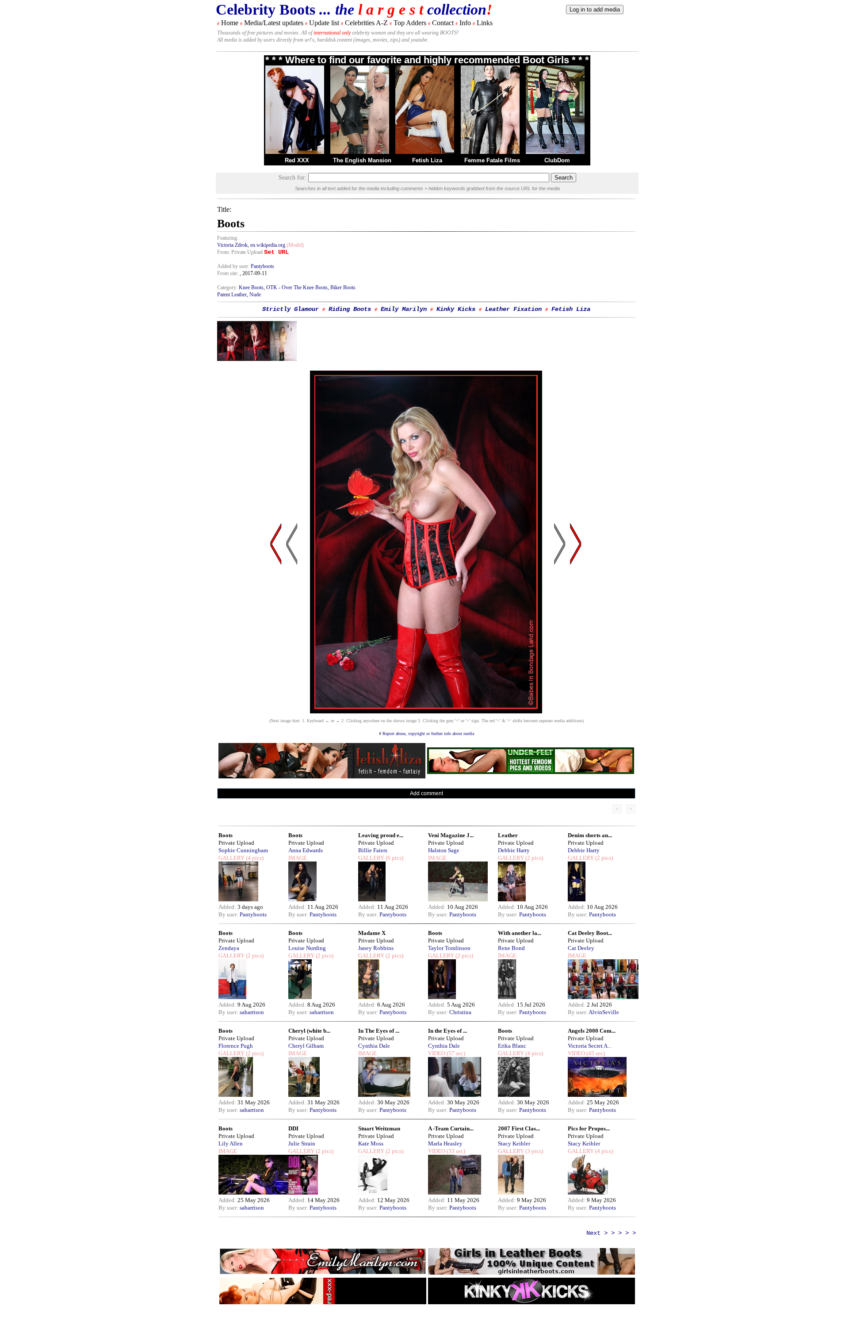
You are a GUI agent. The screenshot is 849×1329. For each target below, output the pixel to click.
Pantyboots (262, 266)
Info (465, 23)
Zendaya (228, 948)
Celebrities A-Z (366, 23)
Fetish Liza (427, 160)
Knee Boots (251, 287)
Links (485, 23)
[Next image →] (426, 711)
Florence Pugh (235, 1045)
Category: (228, 287)
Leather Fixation (513, 309)
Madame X (372, 933)
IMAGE (297, 857)
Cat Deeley (581, 948)
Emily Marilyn (404, 309)
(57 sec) (455, 1053)
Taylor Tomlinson (449, 948)
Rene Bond (511, 948)
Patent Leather (232, 294)
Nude (255, 294)
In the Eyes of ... (447, 1030)
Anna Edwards (305, 850)
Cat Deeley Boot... (590, 933)
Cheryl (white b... (309, 1030)
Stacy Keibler (514, 1143)
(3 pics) (533, 1151)
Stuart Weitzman (379, 1128)
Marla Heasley (445, 1143)
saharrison (252, 1012)
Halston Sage (443, 850)
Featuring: (227, 238)
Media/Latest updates (273, 23)
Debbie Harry (514, 850)
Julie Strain (301, 1143)
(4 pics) (254, 857)
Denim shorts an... (590, 835)
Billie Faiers (372, 850)
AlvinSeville (604, 1012)
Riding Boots (350, 309)
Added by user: (234, 266)
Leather (508, 835)
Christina (460, 1012)
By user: (229, 914)
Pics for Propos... (589, 1128)
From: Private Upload (240, 252)
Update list (324, 23)
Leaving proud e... (380, 835)
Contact (443, 23)
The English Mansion (362, 160)
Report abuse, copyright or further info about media (428, 733)
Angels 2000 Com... (592, 1030)
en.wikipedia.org (267, 245)
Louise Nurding (307, 948)
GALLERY (231, 857)
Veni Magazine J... (451, 835)
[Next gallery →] (575, 628)
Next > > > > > (611, 1233)
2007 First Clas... (519, 1128)
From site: (227, 273)
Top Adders (410, 23)
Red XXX (297, 160)
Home (229, 23)
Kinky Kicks (455, 309)
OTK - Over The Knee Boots (297, 287)
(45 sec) (595, 1053)
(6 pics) (393, 857)
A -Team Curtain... (451, 1128)
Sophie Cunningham (243, 850)
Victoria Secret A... (590, 1045)
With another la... (519, 933)
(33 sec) (455, 1151)
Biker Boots (343, 287)
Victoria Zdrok (232, 245)
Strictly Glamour (290, 309)
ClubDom (557, 160)
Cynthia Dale (374, 1045)
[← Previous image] (291, 628)
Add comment (426, 793)
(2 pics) (533, 857)
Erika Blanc (512, 1045)
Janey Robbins (376, 948)
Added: (227, 907)
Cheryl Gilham (306, 1045)
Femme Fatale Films (492, 160)
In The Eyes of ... (378, 1030)
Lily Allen (230, 1143)
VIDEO (436, 1053)
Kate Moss (370, 1143)
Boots (225, 835)
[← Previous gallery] (276, 628)
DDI (293, 1128)
